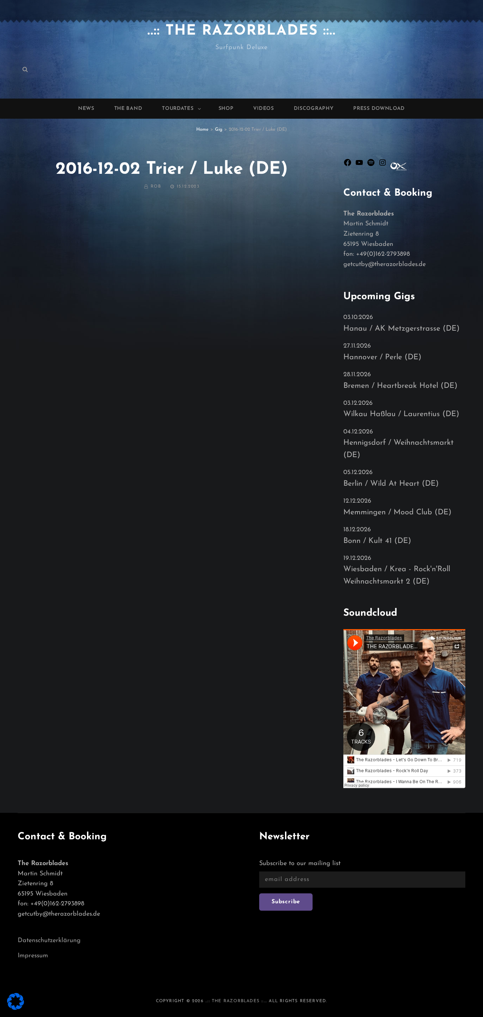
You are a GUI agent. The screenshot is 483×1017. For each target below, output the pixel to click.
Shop (226, 108)
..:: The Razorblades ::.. (241, 31)
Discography (314, 108)
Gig (218, 129)
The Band (128, 108)
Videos (263, 108)
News (86, 108)
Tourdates (177, 108)
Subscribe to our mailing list (300, 864)
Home (202, 129)
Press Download (379, 108)
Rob (156, 186)
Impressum (33, 956)
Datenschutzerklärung (49, 941)
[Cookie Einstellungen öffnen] (15, 1008)
